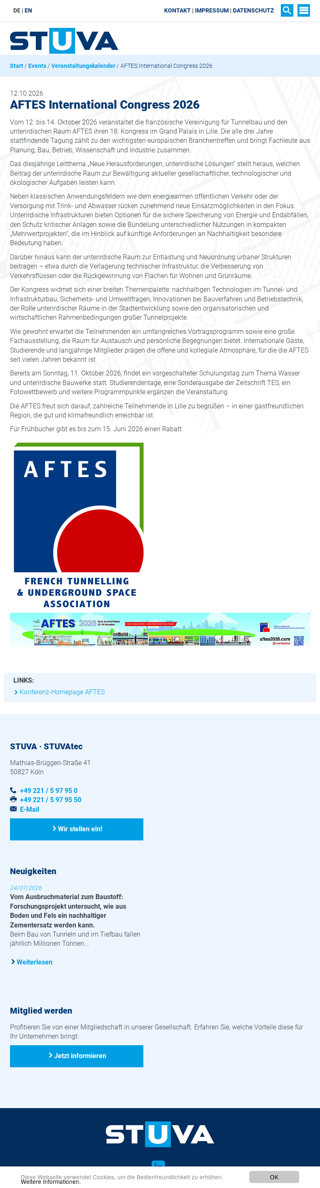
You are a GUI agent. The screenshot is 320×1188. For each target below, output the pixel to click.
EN (28, 10)
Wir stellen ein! (80, 829)
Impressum (212, 10)
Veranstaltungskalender (83, 65)
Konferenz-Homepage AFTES (62, 692)
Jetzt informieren (80, 1056)
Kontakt (177, 10)
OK (274, 1177)
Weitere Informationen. (51, 1181)
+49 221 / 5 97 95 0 (49, 791)
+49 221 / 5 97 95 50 (50, 800)
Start (16, 65)
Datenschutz (253, 10)
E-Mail (29, 809)
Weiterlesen (34, 962)
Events (37, 65)
